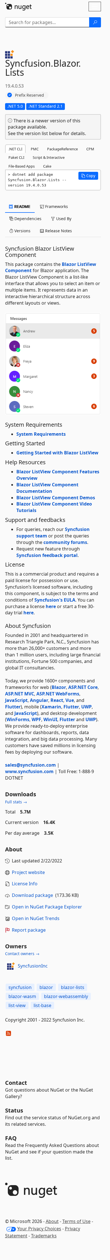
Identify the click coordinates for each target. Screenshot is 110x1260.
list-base (42, 1005)
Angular (39, 700)
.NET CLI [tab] (15, 148)
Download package (32, 895)
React (56, 700)
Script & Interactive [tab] (49, 157)
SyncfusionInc (33, 966)
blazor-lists (72, 987)
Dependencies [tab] (27, 218)
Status (14, 1110)
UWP (86, 707)
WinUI (50, 719)
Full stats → (16, 801)
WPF (36, 719)
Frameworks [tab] (56, 206)
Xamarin (51, 707)
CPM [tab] (90, 148)
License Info (25, 884)
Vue (69, 700)
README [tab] (21, 206)
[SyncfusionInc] (10, 966)
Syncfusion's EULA (54, 600)
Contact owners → (22, 953)
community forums (65, 542)
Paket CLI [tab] (16, 157)
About (52, 1221)
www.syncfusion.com (29, 771)
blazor (46, 987)
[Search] (95, 22)
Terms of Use (76, 1221)
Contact (16, 1082)
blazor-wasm (22, 996)
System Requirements (41, 434)
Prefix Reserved (29, 95)
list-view (17, 1005)
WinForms (17, 719)
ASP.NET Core (83, 687)
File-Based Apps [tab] (21, 166)
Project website (28, 872)
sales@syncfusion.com (30, 765)
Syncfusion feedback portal (47, 555)
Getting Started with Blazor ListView (57, 453)
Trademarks (44, 1236)
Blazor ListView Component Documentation (47, 488)
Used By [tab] (63, 218)
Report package (29, 930)
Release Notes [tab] (58, 230)
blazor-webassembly (66, 996)
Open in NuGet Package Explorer (47, 907)
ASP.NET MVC (19, 694)
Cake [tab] (47, 166)
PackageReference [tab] (62, 148)
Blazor (59, 687)
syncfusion (20, 987)
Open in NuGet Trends (36, 918)
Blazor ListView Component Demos (55, 498)
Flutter (13, 707)
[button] (88, 176)
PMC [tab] (35, 148)
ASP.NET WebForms (57, 694)
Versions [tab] (21, 230)
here (51, 606)
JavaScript (16, 700)
